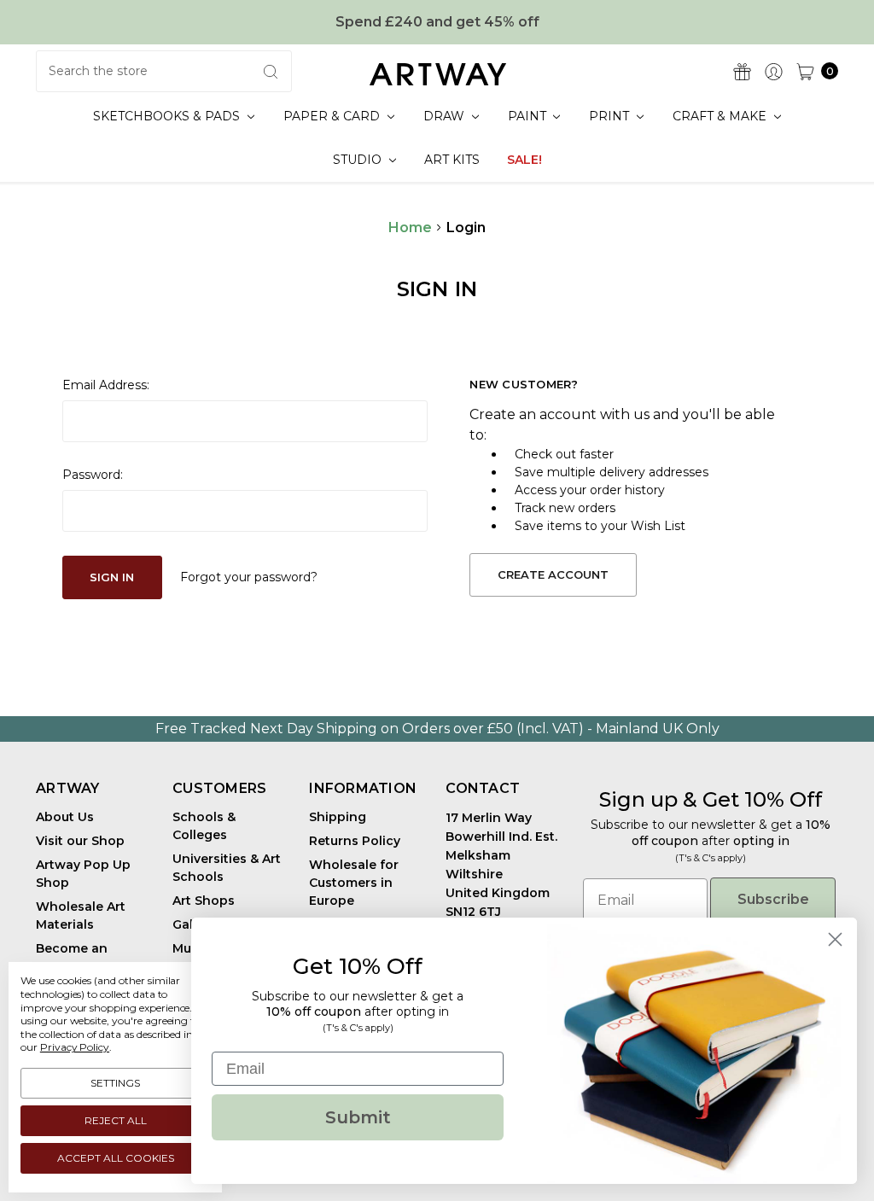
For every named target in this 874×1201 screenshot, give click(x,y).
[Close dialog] (835, 939)
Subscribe (773, 899)
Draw (445, 116)
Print (610, 116)
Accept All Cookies (115, 1157)
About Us (65, 817)
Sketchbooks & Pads (168, 116)
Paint (529, 116)
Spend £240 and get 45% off (437, 22)
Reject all (115, 1120)
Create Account (553, 574)
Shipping (337, 817)
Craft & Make (721, 116)
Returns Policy (354, 840)
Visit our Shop (80, 840)
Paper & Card (333, 116)
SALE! (524, 159)
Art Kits (452, 159)
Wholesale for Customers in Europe (354, 882)
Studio (359, 159)
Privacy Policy (74, 1047)
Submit (358, 1117)
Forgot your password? (249, 577)
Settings (115, 1082)
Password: (92, 474)
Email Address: (105, 385)
